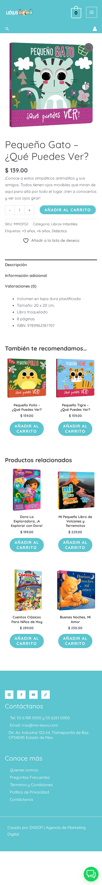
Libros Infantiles (64, 224)
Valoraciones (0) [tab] (20, 286)
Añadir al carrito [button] (27, 429)
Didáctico (59, 231)
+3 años (28, 231)
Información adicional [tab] (26, 275)
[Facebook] (21, 694)
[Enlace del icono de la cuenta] (95, 29)
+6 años (43, 231)
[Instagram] (9, 694)
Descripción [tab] (16, 264)
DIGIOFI (36, 827)
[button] (7, 29)
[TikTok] (45, 694)
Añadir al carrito (68, 209)
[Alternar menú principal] (91, 12)
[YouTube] (33, 694)
